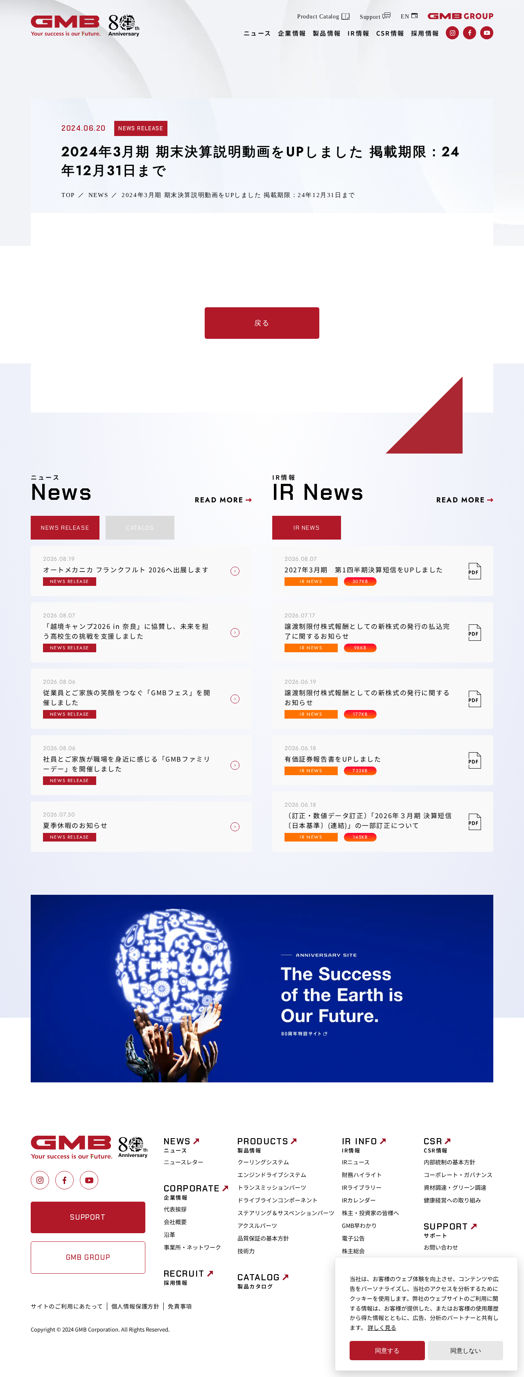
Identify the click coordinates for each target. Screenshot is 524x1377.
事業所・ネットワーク (192, 1247)
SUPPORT (88, 1217)
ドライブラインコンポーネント (277, 1200)
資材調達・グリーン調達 (455, 1187)
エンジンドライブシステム (271, 1175)
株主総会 (353, 1251)
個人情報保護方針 (135, 1306)
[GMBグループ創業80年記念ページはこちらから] (123, 26)
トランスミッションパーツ (271, 1187)
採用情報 (425, 33)
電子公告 (353, 1238)
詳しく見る (382, 1327)
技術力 (246, 1251)
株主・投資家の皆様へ (370, 1213)
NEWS (98, 195)
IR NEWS (307, 527)
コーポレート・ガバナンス (458, 1175)
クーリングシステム (263, 1162)
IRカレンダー (359, 1200)
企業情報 (292, 33)
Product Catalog (318, 17)
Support (370, 17)
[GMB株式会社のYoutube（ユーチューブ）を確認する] (486, 32)
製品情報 (327, 33)
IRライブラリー (362, 1187)
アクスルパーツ (257, 1225)
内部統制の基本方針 (449, 1162)
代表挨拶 (175, 1209)
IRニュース (356, 1162)
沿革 (169, 1234)
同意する (387, 1350)
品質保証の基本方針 (263, 1238)
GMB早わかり (359, 1225)
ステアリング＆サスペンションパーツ (285, 1213)
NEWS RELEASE (65, 527)
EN (405, 16)
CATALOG (140, 527)
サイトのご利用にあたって (67, 1306)
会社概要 (175, 1222)
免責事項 (180, 1306)
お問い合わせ (441, 1247)
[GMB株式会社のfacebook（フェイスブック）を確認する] (469, 32)
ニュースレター (183, 1162)
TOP (68, 195)
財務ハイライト (362, 1175)
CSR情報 (390, 33)
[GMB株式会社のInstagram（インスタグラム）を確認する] (452, 32)
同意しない (465, 1350)
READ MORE (219, 500)
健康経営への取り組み (452, 1200)
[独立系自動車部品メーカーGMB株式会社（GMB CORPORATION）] (65, 26)
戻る (261, 322)
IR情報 (359, 33)
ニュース (258, 33)
